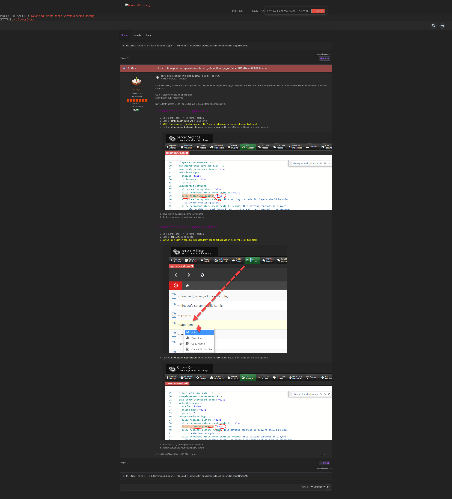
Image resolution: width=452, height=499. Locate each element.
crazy (136, 89)
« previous (321, 54)
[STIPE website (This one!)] (137, 110)
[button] (442, 26)
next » (329, 54)
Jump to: (305, 487)
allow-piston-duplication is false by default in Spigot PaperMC (190, 76)
